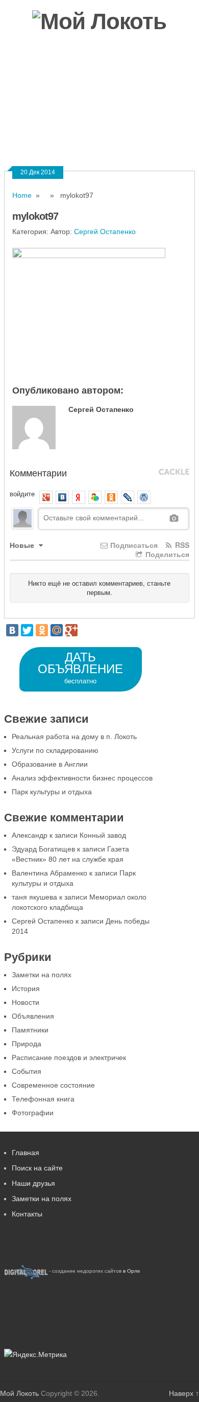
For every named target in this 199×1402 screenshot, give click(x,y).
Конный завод (103, 835)
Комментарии (38, 472)
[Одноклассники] (42, 630)
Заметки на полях (41, 975)
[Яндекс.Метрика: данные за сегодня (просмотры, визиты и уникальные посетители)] (35, 1355)
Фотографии (37, 107)
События (26, 1071)
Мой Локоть (19, 1393)
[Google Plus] (71, 630)
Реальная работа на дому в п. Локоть (74, 736)
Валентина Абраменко (49, 873)
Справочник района (116, 107)
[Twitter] (27, 630)
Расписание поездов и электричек (69, 1057)
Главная (25, 1152)
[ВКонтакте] (12, 630)
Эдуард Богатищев (43, 849)
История (26, 988)
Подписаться (133, 545)
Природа (26, 1044)
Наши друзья (33, 1183)
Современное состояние (53, 1085)
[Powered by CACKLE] (174, 472)
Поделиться (166, 554)
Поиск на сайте (37, 1168)
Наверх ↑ (184, 1393)
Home (22, 195)
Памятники (30, 1030)
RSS (181, 545)
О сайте (75, 140)
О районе (83, 74)
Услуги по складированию (55, 750)
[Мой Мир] (57, 630)
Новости (29, 74)
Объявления (142, 74)
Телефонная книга (43, 1099)
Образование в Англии (50, 764)
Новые (23, 545)
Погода (27, 140)
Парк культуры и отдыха (52, 792)
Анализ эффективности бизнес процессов (82, 778)
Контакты (126, 140)
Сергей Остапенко (105, 231)
